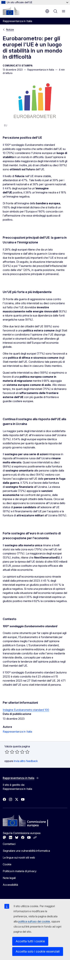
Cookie (7, 864)
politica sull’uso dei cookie (34, 921)
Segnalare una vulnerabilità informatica (26, 850)
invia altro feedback (26, 761)
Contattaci (9, 844)
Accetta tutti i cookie (30, 941)
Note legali (9, 878)
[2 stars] (9, 752)
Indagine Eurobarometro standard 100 (26, 710)
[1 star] (7, 752)
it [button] (47, 11)
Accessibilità (10, 884)
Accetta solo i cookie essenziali (38, 951)
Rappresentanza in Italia (17, 731)
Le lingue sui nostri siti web (19, 857)
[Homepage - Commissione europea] (11, 11)
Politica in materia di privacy (20, 871)
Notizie (10, 29)
